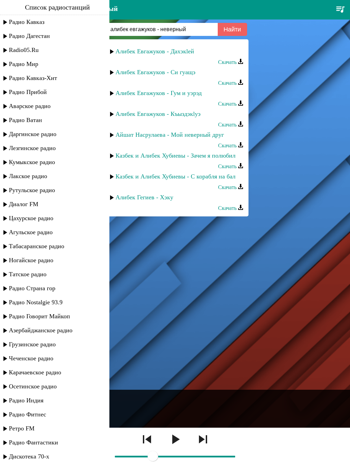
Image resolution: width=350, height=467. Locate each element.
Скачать (228, 62)
